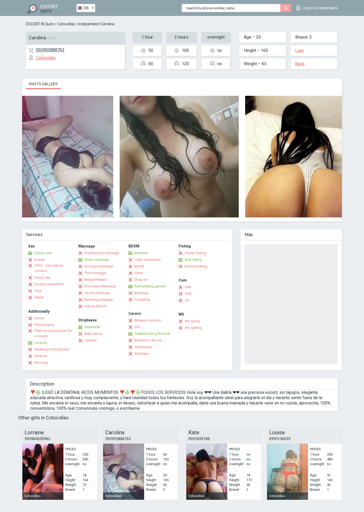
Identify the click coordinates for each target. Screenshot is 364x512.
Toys (38, 291)
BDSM (139, 266)
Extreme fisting (196, 266)
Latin (299, 50)
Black (300, 63)
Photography (44, 325)
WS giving (192, 321)
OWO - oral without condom (48, 268)
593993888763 (50, 49)
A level (39, 260)
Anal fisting (193, 260)
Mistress (141, 253)
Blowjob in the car (148, 340)
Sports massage (97, 293)
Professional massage (101, 253)
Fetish (39, 297)
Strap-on (141, 280)
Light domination (148, 260)
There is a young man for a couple (53, 333)
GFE (138, 327)
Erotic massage (96, 260)
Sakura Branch (95, 306)
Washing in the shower (51, 349)
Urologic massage (98, 266)
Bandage (141, 293)
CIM (188, 287)
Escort (39, 318)
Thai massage (95, 273)
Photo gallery (43, 84)
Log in (320, 8)
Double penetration (49, 284)
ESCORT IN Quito (40, 24)
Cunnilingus (143, 347)
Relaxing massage (98, 300)
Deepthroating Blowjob (152, 334)
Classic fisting (195, 253)
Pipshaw (40, 356)
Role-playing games (150, 286)
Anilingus (142, 354)
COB (188, 294)
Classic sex (43, 253)
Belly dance (93, 334)
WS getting (193, 328)
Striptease (92, 327)
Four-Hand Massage (100, 286)
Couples (40, 343)
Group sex (42, 277)
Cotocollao (66, 24)
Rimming (41, 363)
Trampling (142, 300)
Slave (139, 273)
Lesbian (90, 340)
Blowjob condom (148, 320)
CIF (187, 300)
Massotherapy (95, 280)
